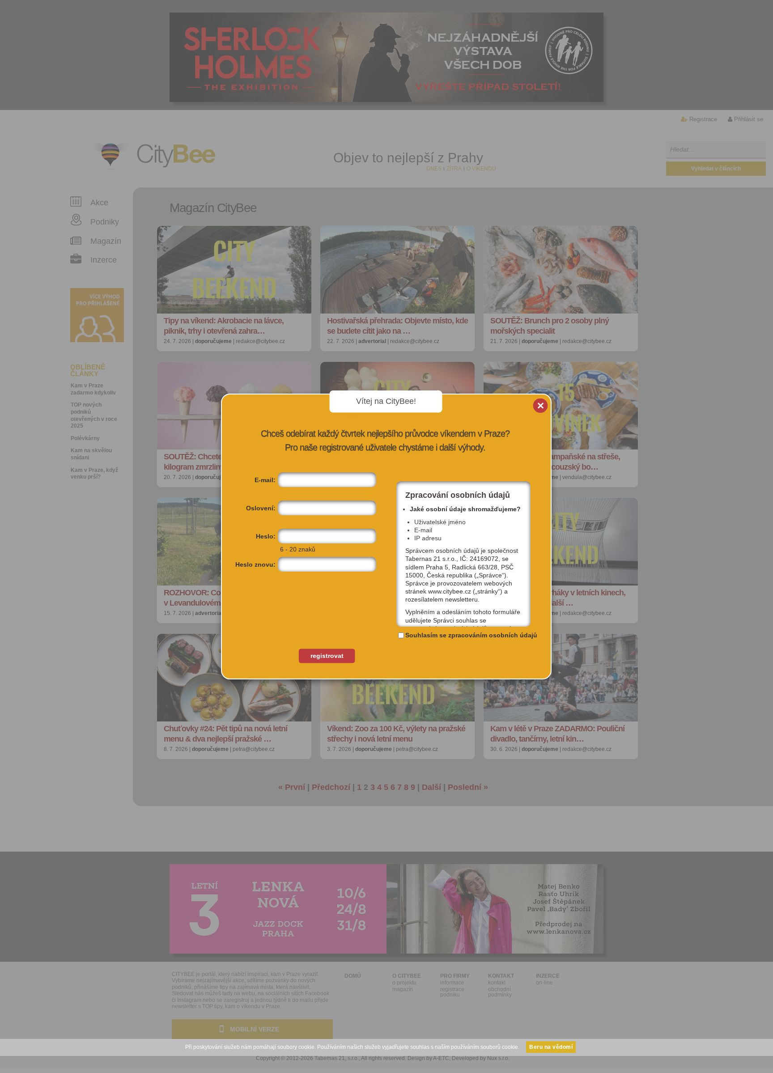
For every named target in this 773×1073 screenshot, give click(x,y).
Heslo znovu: (255, 564)
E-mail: (265, 479)
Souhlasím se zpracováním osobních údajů (471, 635)
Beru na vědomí (551, 1047)
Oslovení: (261, 508)
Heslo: (266, 536)
